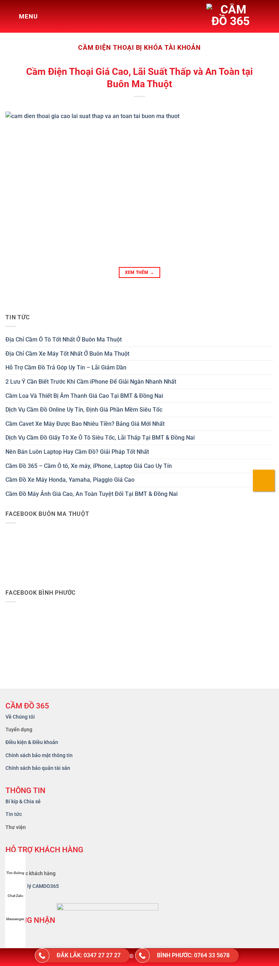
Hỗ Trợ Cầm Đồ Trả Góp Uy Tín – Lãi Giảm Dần (65, 367)
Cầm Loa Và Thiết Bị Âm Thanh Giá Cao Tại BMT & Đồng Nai (84, 395)
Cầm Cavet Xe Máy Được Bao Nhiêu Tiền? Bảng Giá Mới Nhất (85, 423)
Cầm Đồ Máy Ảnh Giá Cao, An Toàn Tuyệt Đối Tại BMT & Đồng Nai (91, 493)
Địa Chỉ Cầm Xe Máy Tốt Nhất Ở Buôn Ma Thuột (67, 353)
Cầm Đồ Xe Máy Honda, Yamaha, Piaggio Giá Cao (69, 479)
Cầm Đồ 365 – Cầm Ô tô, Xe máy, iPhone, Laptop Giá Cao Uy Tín (88, 465)
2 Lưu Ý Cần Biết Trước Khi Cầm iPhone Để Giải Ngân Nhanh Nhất (90, 381)
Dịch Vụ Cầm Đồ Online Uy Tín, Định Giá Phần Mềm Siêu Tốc (83, 409)
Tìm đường (15, 873)
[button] (21, 16)
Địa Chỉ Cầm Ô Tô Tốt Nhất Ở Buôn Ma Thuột (63, 339)
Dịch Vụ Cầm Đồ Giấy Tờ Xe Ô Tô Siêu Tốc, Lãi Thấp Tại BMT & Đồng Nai (100, 437)
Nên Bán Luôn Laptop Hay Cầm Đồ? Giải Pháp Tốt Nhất (77, 451)
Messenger (15, 919)
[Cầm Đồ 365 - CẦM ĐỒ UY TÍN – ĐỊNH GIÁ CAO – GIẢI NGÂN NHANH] (237, 16)
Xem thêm (139, 272)
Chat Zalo (15, 896)
